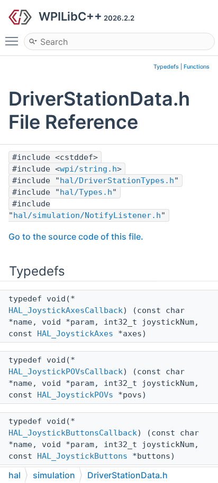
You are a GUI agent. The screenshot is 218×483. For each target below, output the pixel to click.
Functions (197, 66)
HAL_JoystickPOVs (75, 395)
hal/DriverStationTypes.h (117, 180)
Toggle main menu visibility (13, 40)
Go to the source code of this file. (75, 236)
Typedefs (166, 66)
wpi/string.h (88, 169)
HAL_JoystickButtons (82, 456)
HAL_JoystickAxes (75, 333)
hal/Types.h (86, 192)
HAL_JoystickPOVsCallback (65, 371)
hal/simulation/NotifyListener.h (87, 215)
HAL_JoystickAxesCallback (65, 310)
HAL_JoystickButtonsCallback (72, 433)
